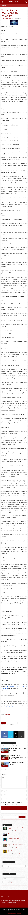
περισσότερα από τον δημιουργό (9, 744)
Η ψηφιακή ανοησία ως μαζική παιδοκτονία (14, 839)
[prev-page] (2, 769)
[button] (2, 2)
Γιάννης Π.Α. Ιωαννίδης (17, 830)
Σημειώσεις (14, 722)
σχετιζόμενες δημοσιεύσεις (8, 742)
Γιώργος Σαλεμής (8, 18)
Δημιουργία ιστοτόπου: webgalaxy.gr (14, 913)
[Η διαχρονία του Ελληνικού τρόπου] (5, 764)
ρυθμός (8, 722)
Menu (4, 5)
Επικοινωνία (17, 910)
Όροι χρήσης (11, 910)
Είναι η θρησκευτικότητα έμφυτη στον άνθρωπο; (16, 851)
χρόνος (11, 724)
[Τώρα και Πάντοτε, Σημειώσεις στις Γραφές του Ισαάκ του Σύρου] (5, 757)
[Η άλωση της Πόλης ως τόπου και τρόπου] (5, 750)
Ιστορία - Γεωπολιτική (4, 752)
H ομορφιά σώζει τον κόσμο (4, 758)
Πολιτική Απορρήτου (20, 909)
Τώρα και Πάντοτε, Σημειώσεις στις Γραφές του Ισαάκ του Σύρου (17, 757)
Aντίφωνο (7, 714)
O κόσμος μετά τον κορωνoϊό (14, 833)
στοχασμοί (20, 722)
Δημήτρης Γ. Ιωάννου (17, 847)
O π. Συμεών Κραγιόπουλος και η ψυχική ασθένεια (16, 845)
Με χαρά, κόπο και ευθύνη (9, 897)
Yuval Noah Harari (16, 835)
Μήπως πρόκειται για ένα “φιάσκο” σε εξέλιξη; (16, 828)
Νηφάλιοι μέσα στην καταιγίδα (14, 707)
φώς (7, 724)
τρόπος (3, 724)
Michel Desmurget (16, 841)
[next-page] (5, 769)
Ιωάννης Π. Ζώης (16, 853)
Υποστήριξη (4, 909)
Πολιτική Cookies (11, 909)
